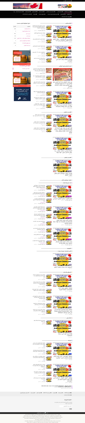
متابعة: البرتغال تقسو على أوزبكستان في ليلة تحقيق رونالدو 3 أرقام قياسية (39, 351)
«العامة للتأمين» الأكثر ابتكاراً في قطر (39, 39)
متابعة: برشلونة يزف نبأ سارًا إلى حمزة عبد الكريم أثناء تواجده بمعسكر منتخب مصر (39, 357)
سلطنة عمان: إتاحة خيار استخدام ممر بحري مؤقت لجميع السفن (39, 229)
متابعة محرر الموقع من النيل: (25, 41)
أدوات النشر (39, 393)
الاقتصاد (70, 285)
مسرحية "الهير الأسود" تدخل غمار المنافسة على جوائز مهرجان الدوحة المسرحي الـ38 (39, 215)
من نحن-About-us (47, 393)
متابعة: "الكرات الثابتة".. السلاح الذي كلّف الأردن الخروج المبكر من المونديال (62, 379)
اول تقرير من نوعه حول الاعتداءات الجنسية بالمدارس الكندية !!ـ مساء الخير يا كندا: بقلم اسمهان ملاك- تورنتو (63, 130)
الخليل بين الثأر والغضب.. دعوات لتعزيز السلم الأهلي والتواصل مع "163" (62, 40)
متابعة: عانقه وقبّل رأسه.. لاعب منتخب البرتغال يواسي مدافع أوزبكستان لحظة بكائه (39, 344)
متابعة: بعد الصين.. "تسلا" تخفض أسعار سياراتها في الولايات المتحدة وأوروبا (38, 289)
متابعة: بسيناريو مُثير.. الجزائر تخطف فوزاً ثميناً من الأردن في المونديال (39, 372)
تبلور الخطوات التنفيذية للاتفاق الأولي (39, 46)
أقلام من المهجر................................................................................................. (56, 112)
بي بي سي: (28, 33)
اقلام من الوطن (69, 170)
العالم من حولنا (43, 29)
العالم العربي (69, 36)
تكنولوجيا (69, 14)
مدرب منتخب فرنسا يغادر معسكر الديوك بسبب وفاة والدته (64, 242)
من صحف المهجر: (27, 45)
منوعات (70, 264)
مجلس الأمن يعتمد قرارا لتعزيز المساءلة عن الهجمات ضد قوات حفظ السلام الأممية (62, 221)
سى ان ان (28, 36)
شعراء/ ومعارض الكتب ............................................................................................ (55, 180)
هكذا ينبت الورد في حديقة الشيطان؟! (65, 334)
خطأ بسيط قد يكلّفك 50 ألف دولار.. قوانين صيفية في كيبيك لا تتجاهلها (39, 82)
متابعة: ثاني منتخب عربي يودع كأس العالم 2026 (39, 378)
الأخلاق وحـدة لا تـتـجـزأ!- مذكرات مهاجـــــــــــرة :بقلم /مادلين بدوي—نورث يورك (39, 116)
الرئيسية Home (67, 12)
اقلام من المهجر (69, 125)
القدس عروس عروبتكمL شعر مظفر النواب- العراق (63, 174)
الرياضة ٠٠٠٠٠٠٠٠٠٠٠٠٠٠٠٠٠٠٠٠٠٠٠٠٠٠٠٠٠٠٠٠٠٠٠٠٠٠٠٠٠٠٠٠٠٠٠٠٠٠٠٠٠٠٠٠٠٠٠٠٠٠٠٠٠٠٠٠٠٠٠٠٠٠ (56, 340)
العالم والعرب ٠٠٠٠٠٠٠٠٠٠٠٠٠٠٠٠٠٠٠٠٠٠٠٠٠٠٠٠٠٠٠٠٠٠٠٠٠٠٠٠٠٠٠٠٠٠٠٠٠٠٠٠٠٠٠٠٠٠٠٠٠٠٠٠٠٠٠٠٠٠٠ (55, 23)
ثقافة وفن (62, 14)
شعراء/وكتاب (27, 12)
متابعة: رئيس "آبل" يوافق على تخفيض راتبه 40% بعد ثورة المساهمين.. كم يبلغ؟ (39, 276)
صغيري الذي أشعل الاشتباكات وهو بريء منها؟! (39, 321)
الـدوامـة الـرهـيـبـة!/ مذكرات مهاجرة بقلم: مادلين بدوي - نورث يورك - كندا (39, 122)
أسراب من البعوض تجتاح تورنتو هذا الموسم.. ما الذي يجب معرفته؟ (39, 98)
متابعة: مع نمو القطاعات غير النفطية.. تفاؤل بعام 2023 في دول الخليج (39, 304)
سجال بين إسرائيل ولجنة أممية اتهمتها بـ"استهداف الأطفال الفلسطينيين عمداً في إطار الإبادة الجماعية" (39, 27)
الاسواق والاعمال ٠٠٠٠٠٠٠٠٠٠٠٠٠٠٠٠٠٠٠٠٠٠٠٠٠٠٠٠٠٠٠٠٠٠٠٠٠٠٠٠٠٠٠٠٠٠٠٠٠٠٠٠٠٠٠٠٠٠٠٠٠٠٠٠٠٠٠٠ (55, 272)
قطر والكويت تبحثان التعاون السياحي (62, 199)
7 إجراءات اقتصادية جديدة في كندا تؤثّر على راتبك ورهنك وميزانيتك (63, 105)
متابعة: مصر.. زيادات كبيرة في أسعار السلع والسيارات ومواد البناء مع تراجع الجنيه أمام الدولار (39, 283)
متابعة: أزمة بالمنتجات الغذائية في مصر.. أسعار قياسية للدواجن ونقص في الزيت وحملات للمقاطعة (63, 311)
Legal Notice (67, 395)
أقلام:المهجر (41, 12)
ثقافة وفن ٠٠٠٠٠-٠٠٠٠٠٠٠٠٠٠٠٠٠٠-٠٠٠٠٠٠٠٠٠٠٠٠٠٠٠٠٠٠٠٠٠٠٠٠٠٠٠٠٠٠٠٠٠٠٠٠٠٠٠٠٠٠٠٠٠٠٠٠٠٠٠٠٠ (56, 318)
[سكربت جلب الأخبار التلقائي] (41, 413)
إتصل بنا (54, 393)
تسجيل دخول (69, 0)
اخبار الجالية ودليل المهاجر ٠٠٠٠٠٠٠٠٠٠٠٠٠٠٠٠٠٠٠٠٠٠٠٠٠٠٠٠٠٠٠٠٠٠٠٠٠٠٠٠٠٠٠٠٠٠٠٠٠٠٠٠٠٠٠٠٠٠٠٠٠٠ (54, 66)
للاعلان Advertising (27, 14)
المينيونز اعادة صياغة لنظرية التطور (63, 267)
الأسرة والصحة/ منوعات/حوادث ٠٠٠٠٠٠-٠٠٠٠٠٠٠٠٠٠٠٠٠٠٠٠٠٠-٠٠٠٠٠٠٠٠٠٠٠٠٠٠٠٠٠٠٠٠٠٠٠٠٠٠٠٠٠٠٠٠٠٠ (54, 251)
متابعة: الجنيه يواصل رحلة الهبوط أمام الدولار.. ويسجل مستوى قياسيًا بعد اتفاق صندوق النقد (39, 297)
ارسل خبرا (32, 393)
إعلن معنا (60, 393)
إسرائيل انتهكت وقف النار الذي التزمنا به (64, 60)
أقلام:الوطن (34, 12)
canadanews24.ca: (27, 29)
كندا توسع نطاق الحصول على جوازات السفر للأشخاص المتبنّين (39, 92)
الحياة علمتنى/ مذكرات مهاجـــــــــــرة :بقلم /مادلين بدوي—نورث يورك (63, 151)
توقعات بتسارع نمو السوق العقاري (39, 33)
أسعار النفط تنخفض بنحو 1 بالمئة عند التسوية (39, 222)
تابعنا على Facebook (25, 66)
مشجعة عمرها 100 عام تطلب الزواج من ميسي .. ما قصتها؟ (39, 241)
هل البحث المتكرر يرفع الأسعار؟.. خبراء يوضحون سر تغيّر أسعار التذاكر (39, 76)
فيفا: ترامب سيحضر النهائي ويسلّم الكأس (39, 235)
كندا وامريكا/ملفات (68, 196)
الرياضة (34, 14)
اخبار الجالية (69, 79)
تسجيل (64, 0)
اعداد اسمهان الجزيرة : (26, 31)
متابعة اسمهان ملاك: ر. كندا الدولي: (23, 38)
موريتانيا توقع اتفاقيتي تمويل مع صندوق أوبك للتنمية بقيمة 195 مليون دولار (39, 200)
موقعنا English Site (66, 17)
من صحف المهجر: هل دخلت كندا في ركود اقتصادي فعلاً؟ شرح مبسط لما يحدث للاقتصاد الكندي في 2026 (39, 70)
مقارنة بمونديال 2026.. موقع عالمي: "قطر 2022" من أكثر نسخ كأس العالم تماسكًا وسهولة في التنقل (39, 186)
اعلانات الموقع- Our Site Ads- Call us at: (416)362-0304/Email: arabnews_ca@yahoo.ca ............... (56, 386)
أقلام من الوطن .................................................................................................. (56, 157)
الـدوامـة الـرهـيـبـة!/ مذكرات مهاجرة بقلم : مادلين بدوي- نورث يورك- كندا (39, 128)
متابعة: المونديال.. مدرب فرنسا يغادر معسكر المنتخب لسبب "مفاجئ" (63, 357)
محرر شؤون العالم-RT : (26, 43)
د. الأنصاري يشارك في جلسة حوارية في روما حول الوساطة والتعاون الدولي (39, 193)
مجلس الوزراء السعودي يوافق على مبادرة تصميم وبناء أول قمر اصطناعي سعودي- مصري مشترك (39, 208)
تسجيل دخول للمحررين (24, 393)
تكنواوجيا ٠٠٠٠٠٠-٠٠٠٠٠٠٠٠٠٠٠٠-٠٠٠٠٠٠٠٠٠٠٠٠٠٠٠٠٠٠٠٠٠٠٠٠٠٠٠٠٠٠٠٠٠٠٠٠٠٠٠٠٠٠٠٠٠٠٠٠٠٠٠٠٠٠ (56, 248)
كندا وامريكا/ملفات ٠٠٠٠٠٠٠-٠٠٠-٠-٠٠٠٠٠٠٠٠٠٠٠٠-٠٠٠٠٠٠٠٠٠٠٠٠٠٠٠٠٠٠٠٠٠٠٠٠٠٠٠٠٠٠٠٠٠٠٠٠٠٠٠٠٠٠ (55, 183)
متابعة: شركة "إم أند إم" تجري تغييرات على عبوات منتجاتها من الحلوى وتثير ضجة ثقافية (39, 311)
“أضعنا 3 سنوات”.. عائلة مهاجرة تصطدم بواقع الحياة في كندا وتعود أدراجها (39, 105)
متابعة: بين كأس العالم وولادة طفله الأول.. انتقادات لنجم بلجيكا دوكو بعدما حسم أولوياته (39, 365)
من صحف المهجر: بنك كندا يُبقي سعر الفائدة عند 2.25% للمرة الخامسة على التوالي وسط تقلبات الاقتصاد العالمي (62, 84)
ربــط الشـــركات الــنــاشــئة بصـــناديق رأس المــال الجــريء (39, 59)
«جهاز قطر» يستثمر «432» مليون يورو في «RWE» (39, 52)
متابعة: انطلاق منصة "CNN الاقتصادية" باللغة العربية (65, 289)
